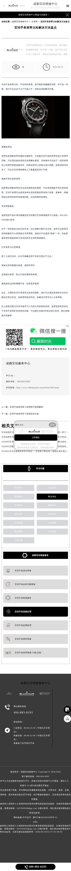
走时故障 (52, 523)
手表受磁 (52, 531)
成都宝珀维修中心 (45, 3)
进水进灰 (19, 514)
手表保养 (52, 488)
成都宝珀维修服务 (40, 555)
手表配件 (19, 505)
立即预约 (36, 437)
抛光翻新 (19, 531)
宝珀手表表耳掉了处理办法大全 (24, 414)
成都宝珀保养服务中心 (20, 306)
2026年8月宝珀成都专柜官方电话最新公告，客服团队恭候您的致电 (32, 451)
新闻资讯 (19, 496)
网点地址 (52, 496)
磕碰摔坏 (52, 505)
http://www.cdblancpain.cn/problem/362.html (37, 388)
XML (35, 822)
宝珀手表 (19, 488)
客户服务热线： (35, 794)
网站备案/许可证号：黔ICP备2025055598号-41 (35, 817)
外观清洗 (52, 514)
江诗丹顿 (19, 540)
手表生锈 (19, 523)
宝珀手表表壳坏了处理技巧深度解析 (26, 407)
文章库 (34, 22)
